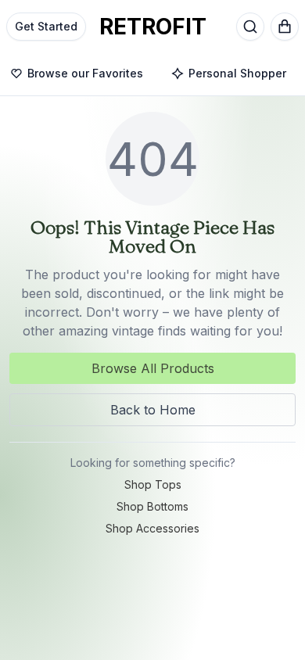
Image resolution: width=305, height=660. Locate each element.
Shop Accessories (152, 528)
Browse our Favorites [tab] (85, 73)
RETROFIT (152, 26)
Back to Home (153, 410)
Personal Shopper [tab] (237, 73)
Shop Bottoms (152, 506)
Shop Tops (152, 484)
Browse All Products (153, 368)
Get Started (46, 26)
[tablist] (152, 74)
